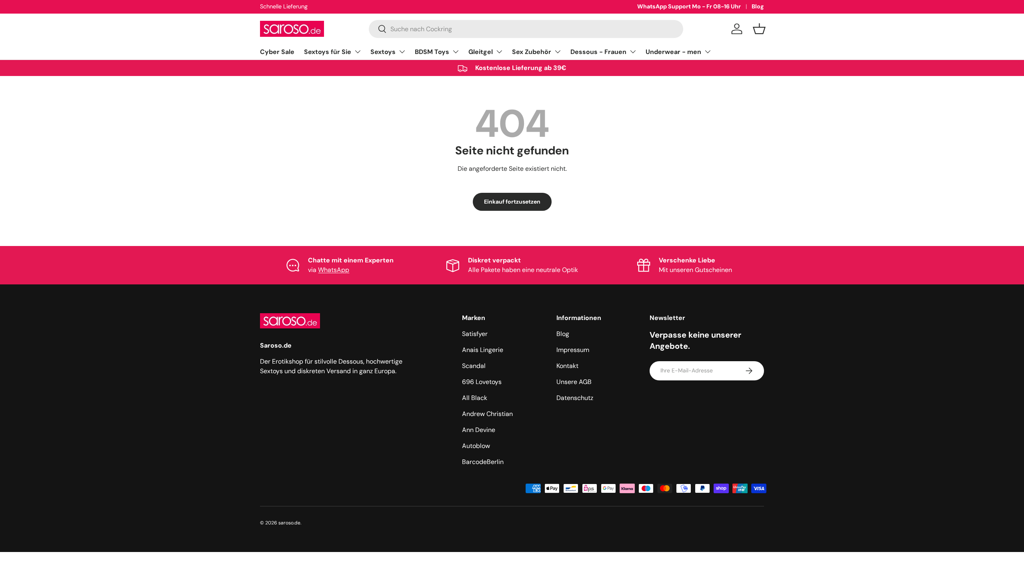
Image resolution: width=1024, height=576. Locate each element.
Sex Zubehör (531, 52)
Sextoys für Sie (327, 52)
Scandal (474, 366)
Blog (758, 6)
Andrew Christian (487, 414)
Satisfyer (475, 334)
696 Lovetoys (482, 382)
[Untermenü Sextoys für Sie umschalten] (357, 51)
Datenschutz (574, 398)
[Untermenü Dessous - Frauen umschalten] (633, 51)
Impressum (572, 350)
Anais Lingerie (482, 350)
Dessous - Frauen (598, 52)
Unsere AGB (574, 382)
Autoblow (476, 446)
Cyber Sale (277, 52)
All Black (474, 398)
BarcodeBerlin (483, 462)
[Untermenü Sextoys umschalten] (402, 51)
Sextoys (383, 52)
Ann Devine (478, 430)
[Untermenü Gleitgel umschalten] (499, 51)
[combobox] (526, 29)
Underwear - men (673, 52)
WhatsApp (333, 270)
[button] (759, 29)
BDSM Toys (432, 52)
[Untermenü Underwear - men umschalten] (707, 51)
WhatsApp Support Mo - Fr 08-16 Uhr (689, 6)
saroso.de (289, 523)
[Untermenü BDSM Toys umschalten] (455, 51)
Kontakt (567, 366)
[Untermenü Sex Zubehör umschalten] (557, 51)
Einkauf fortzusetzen (512, 201)
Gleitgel (480, 52)
